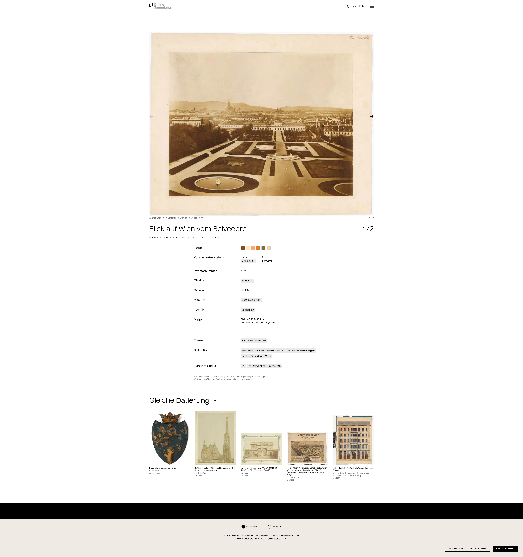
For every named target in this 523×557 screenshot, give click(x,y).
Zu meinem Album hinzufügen (165, 238)
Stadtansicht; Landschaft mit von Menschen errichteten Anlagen (278, 350)
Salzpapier (248, 309)
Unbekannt (248, 260)
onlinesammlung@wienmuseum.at (239, 379)
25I (243, 366)
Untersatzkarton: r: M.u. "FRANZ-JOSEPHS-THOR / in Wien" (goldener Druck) (259, 469)
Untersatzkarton (251, 299)
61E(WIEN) (275, 366)
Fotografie (247, 280)
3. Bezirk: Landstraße (254, 340)
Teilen (216, 238)
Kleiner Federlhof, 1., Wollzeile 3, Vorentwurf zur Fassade (353, 469)
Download (185, 218)
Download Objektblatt (196, 238)
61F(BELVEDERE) (257, 366)
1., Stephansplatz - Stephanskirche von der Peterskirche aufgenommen (215, 469)
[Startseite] (160, 6)
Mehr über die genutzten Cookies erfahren (261, 538)
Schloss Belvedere (252, 356)
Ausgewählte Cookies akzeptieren (467, 548)
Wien (268, 356)
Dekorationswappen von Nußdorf (163, 468)
